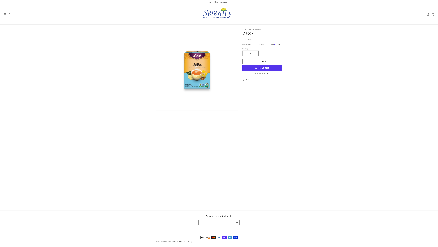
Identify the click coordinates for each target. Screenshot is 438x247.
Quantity (245, 49)
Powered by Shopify (186, 242)
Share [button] (247, 80)
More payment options (262, 73)
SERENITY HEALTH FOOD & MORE (170, 242)
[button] (4, 14)
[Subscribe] (236, 222)
